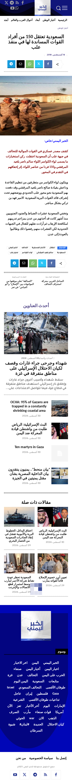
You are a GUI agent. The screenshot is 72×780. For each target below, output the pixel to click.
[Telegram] (12, 3)
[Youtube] (12, 8)
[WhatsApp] (17, 8)
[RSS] (17, 3)
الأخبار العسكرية (38, 248)
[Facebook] (22, 3)
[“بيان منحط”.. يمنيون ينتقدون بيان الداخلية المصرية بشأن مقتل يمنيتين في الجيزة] (59, 476)
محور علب (14, 253)
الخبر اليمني (13, 248)
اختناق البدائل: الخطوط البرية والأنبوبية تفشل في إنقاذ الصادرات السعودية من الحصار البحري (19, 535)
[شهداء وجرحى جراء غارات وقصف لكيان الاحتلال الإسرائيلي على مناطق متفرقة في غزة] (36, 333)
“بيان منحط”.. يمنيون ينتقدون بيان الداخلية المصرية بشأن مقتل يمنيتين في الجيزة (29, 474)
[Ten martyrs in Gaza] (59, 453)
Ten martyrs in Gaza (29, 447)
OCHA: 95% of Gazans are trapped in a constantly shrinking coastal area (29, 406)
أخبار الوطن (62, 28)
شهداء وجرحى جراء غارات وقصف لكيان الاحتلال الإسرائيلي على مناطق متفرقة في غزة (36, 368)
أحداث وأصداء (46, 358)
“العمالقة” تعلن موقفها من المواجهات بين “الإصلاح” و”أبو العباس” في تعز (19, 284)
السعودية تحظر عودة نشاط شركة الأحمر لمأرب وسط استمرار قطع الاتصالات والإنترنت (19, 582)
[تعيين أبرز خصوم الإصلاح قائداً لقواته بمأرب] (53, 563)
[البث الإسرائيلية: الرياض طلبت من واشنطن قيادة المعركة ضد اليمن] (59, 431)
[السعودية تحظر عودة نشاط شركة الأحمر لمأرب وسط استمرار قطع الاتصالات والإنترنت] (19, 563)
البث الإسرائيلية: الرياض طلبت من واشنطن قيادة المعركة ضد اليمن (29, 429)
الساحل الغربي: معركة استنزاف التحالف (53, 283)
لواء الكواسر (27, 253)
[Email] (21, 64)
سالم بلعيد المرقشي (44, 253)
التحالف (25, 248)
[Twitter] (6, 3)
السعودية (61, 253)
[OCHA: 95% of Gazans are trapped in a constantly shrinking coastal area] (59, 408)
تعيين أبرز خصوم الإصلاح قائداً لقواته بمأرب (53, 579)
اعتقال (52, 248)
